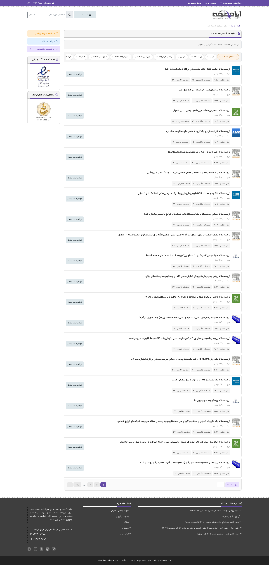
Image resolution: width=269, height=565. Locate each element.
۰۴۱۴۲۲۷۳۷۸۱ (39, 534)
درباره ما (125, 528)
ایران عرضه (235, 26)
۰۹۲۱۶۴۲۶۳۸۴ (39, 539)
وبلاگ (126, 522)
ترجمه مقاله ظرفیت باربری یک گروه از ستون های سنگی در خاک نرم (198, 131)
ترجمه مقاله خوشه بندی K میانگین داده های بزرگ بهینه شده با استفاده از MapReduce (188, 255)
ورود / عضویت (194, 3)
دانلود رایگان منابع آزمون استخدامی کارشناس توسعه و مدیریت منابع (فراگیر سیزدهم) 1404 (201, 528)
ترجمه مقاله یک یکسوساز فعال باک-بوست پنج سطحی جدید (201, 380)
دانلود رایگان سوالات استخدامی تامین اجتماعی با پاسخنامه (215, 510)
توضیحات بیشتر (75, 74)
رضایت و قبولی (122, 516)
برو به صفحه (232, 484)
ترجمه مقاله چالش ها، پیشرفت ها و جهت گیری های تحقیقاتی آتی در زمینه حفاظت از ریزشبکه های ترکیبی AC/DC (175, 442)
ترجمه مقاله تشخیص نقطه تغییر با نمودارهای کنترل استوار (201, 110)
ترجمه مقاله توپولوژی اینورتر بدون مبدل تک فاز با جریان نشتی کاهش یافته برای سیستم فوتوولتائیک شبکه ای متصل (174, 235)
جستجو (32, 15)
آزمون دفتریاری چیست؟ (229, 516)
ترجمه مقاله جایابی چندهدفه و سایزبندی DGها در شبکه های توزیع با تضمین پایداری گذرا (187, 214)
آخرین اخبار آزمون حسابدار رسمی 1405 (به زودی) (218, 534)
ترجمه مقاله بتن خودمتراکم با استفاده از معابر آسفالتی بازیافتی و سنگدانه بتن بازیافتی (188, 173)
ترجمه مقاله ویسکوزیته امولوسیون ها (212, 400)
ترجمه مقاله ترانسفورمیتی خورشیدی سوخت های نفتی (204, 90)
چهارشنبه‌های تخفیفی (120, 510)
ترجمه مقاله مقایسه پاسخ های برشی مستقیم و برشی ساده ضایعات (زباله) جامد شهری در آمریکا (184, 318)
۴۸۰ (77, 485)
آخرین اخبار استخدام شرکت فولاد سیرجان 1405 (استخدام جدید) (212, 522)
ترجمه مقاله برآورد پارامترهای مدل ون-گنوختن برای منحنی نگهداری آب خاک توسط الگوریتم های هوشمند (179, 338)
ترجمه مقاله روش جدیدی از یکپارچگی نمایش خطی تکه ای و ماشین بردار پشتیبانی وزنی (187, 276)
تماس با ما (124, 534)
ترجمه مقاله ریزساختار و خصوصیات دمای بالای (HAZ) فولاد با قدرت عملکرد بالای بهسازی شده (185, 463)
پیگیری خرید (210, 3)
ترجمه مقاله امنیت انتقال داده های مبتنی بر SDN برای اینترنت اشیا (197, 69)
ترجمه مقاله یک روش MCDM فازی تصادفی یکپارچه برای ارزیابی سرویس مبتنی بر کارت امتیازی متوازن (180, 359)
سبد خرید (83, 15)
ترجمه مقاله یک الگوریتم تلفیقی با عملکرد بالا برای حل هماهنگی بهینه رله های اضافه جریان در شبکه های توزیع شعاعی (173, 421)
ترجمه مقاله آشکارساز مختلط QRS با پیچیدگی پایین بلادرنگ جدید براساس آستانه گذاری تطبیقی (184, 193)
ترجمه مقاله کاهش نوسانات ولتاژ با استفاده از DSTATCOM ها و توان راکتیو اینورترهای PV (187, 297)
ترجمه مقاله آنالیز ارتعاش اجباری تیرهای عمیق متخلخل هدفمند (199, 152)
